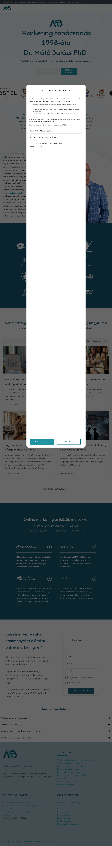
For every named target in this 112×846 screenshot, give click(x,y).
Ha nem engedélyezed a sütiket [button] (44, 137)
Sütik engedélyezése (42, 442)
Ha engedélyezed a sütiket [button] (42, 131)
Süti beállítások (69, 442)
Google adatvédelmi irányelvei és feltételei (55, 125)
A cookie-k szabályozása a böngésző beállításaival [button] (46, 145)
